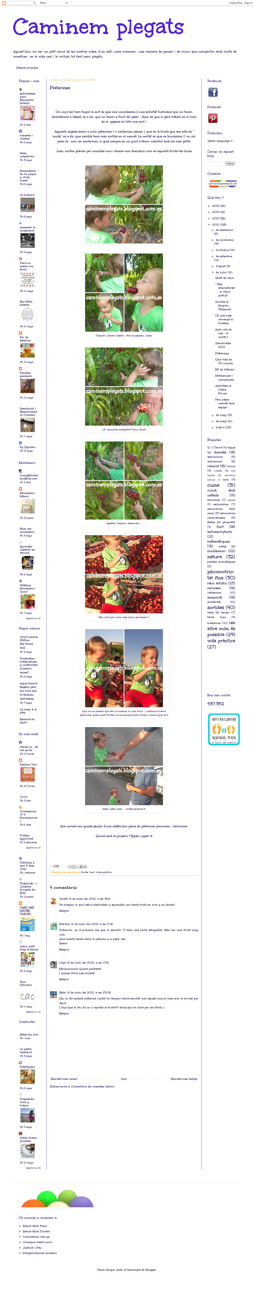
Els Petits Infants (26, 303)
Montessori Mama (27, 494)
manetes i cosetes (26, 137)
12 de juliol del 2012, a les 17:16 (92, 924)
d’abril (221, 427)
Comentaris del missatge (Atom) (92, 1086)
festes (211, 522)
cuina (213, 485)
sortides (215, 607)
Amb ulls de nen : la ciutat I (223, 333)
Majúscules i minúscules (224, 377)
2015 (216, 206)
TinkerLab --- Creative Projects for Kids (29, 888)
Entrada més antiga (184, 1079)
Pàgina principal (27, 68)
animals (220, 452)
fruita (84, 872)
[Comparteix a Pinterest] (85, 867)
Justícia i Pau (32, 1248)
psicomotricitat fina (220, 575)
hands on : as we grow (29, 748)
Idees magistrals (27, 154)
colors (231, 466)
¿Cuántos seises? (26, 670)
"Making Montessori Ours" (27, 588)
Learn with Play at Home (29, 947)
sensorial (214, 597)
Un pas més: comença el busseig (224, 319)
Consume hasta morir (38, 1242)
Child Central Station (29, 638)
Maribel (64, 924)
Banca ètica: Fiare (35, 1226)
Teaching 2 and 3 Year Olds (27, 866)
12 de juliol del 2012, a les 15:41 (89, 899)
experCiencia (28, 683)
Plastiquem (27, 1067)
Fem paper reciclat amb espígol (225, 403)
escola (231, 500)
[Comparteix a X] (78, 867)
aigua (231, 447)
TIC (209, 447)
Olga (62, 963)
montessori (216, 551)
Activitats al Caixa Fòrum (223, 389)
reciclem (214, 588)
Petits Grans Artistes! (28, 1139)
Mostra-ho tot (33, 618)
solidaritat (214, 602)
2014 (216, 212)
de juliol (222, 272)
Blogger (150, 1270)
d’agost (221, 266)
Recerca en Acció (27, 720)
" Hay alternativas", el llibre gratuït (225, 290)
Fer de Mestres (25, 338)
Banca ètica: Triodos (36, 1231)
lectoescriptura (219, 531)
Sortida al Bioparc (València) (223, 305)
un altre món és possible (221, 628)
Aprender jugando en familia (27, 550)
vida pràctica (104, 872)
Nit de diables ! (225, 369)
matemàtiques (218, 541)
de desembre (224, 230)
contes (218, 470)
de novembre (225, 240)
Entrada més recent (64, 1079)
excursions (220, 504)
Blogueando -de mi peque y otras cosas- (29, 175)
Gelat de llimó (224, 278)
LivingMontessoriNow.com (29, 477)
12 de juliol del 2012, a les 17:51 (88, 963)
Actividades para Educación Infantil (27, 98)
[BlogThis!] (74, 867)
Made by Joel (29, 1034)
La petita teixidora (26, 1050)
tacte (210, 612)
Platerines (222, 353)
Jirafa (63, 899)
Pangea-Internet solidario (40, 1253)
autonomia (214, 461)
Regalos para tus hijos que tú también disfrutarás (28, 693)
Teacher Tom (28, 765)
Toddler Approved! (26, 837)
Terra (218, 447)
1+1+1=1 (23, 797)
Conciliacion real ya (36, 1237)
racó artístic (217, 583)
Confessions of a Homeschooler (28, 816)
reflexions (214, 593)
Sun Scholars (26, 983)
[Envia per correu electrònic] (70, 867)
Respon (64, 911)
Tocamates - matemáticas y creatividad (29, 662)
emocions (213, 500)
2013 (216, 218)
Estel (62, 992)
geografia (228, 522)
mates (222, 546)
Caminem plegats (98, 26)
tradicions (214, 623)
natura (214, 557)
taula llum (216, 617)
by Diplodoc (28, 447)
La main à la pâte (28, 711)
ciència (213, 466)
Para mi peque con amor (27, 266)
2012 (216, 225)
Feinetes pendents (26, 374)
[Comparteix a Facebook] (81, 867)
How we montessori (27, 530)
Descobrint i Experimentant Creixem (28, 412)
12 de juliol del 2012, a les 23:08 (89, 992)
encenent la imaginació (27, 229)
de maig (221, 421)
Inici (124, 1079)
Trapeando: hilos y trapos (27, 1102)
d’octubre (223, 250)
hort (91, 872)
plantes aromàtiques (221, 562)
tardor (225, 612)
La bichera (27, 195)
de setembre (224, 256)
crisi (226, 480)
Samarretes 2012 (223, 345)
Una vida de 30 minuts (224, 361)
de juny (221, 415)
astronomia (215, 457)
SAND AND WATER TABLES (27, 911)
